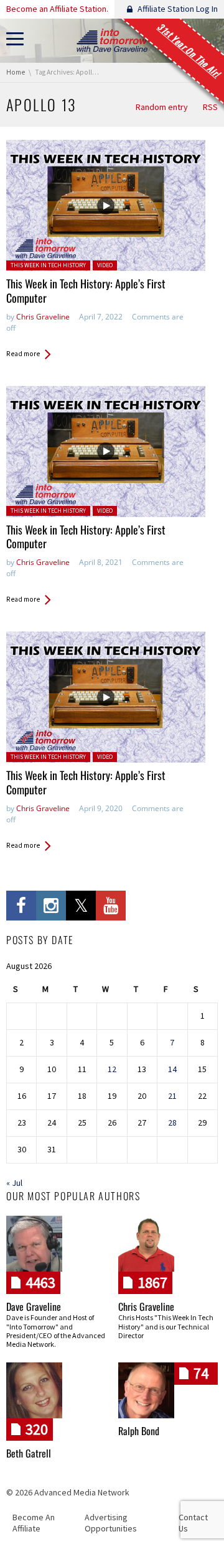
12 (112, 1069)
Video (105, 265)
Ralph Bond (138, 1430)
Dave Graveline (33, 1306)
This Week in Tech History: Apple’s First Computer (86, 290)
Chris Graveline (43, 316)
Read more (23, 353)
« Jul (14, 1182)
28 (172, 1122)
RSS (210, 106)
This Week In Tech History (48, 265)
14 (172, 1069)
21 (172, 1095)
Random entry (162, 106)
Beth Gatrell (28, 1453)
